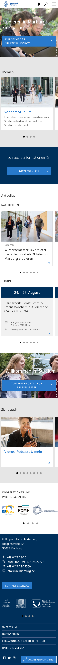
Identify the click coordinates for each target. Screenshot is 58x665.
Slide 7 (37, 473)
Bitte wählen (23, 170)
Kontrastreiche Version (38, 4)
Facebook (4, 659)
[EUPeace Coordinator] (8, 510)
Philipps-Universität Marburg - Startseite (12, 4)
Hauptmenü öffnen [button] (54, 4)
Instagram (14, 659)
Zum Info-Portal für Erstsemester (26, 385)
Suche (46, 4)
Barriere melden (13, 647)
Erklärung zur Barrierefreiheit (23, 641)
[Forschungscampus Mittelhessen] (23, 510)
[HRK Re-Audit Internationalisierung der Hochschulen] (22, 603)
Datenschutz (11, 634)
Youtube (9, 659)
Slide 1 (24, 137)
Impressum (9, 627)
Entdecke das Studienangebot (17, 41)
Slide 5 (34, 272)
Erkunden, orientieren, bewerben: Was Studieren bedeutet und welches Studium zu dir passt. (26, 118)
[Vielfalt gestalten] (8, 603)
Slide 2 (27, 137)
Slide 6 (37, 272)
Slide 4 (34, 137)
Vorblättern (54, 106)
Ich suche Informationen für (29, 157)
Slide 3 (31, 137)
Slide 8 (41, 473)
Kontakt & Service (17, 585)
